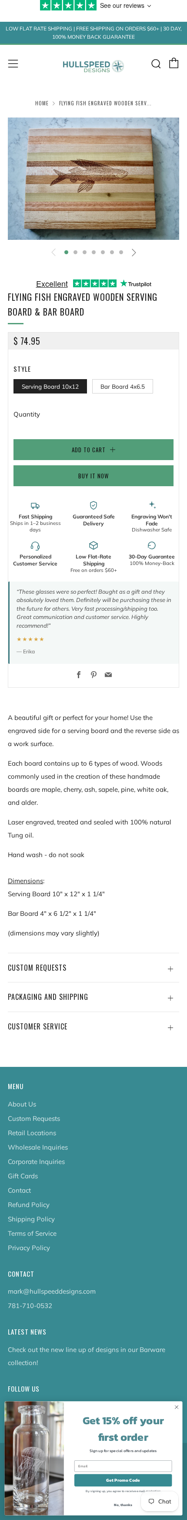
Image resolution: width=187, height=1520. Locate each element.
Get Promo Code (123, 1480)
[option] (93, 179)
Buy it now (93, 475)
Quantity (26, 414)
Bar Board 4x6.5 (122, 386)
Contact (19, 1190)
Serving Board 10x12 (50, 386)
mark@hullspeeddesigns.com (52, 1291)
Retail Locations (32, 1133)
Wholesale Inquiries (38, 1147)
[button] (66, 252)
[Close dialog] (176, 1407)
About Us (22, 1104)
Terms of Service (32, 1233)
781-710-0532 (30, 1305)
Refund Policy (29, 1205)
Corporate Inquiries (36, 1161)
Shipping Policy (31, 1219)
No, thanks (123, 1505)
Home (42, 103)
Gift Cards (23, 1176)
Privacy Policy (29, 1248)
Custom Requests (34, 1118)
